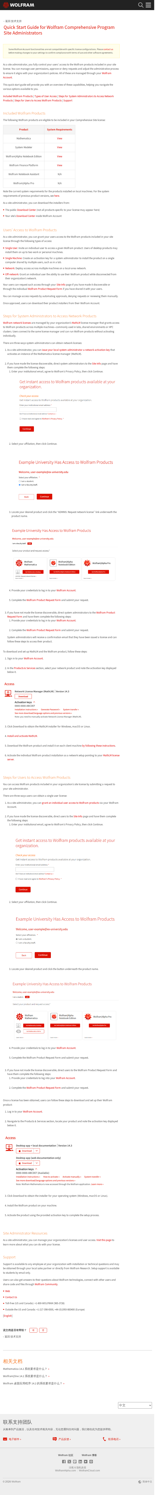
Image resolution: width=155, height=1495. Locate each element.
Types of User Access (46, 96)
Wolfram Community (46, 1284)
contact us (108, 49)
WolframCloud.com (89, 1470)
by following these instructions (98, 745)
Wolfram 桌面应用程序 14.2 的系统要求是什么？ (32, 1383)
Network (9, 268)
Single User (11, 248)
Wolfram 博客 (89, 1455)
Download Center (26, 210)
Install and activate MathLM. (22, 736)
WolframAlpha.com (65, 1470)
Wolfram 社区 (65, 1455)
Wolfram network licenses (17, 323)
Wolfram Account (66, 590)
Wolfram (16, 1481)
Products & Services (24, 668)
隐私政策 (81, 1467)
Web (7, 1291)
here (56, 196)
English (8, 1315)
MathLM (76, 323)
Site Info (61, 284)
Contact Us (11, 1297)
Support (67, 100)
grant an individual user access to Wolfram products (70, 803)
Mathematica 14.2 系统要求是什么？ (25, 1369)
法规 (71, 1467)
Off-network (11, 274)
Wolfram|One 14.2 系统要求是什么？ (25, 1376)
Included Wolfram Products (18, 96)
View (59, 138)
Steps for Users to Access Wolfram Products (38, 100)
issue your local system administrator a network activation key (76, 350)
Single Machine (13, 258)
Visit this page (104, 1240)
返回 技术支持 (13, 21)
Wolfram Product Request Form (45, 289)
